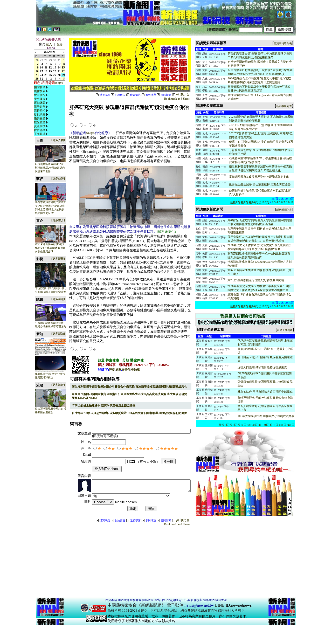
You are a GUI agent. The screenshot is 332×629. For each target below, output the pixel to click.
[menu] (41, 110)
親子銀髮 (39, 106)
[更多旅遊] (58, 384)
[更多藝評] (58, 178)
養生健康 (39, 98)
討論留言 (120, 94)
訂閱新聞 (166, 94)
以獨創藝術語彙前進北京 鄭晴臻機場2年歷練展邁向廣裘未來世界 (50, 168)
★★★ (126, 448)
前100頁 (263, 424)
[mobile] (56, 30)
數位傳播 (39, 130)
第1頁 (290, 424)
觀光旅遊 (39, 122)
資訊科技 (39, 126)
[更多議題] (58, 299)
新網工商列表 (285, 330)
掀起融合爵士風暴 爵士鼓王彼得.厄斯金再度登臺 (259, 184)
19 (50, 71)
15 (63, 67)
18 (45, 71)
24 (41, 75)
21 (59, 71)
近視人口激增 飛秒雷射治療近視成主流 (262, 367)
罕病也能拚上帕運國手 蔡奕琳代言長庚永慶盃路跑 (103, 405)
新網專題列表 (284, 106)
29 (50, 60)
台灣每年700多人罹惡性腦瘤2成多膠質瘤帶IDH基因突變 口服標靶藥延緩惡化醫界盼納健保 (129, 412)
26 (37, 60)
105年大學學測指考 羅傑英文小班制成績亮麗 (266, 416)
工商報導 (39, 133)
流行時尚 (39, 110)
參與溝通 (151, 94)
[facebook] (39, 30)
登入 (49, 44)
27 (41, 60)
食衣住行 (39, 94)
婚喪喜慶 (39, 118)
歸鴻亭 (90, 133)
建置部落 (135, 94)
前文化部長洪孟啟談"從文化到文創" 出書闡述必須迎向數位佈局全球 (50, 248)
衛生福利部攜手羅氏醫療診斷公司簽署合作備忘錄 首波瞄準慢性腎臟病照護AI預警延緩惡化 (129, 386)
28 (45, 60)
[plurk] (44, 30)
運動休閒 (39, 102)
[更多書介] (58, 220)
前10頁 (273, 424)
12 (50, 67)
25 (45, 75)
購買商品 (105, 94)
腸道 (118, 369)
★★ (111, 448)
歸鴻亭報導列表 (283, 43)
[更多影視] (58, 258)
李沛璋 (135, 369)
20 (54, 71)
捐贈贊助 (39, 87)
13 (54, 67)
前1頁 (282, 424)
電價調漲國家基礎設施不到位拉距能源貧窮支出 (259, 176)
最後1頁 (235, 202)
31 (59, 60)
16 (37, 71)
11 (46, 67)
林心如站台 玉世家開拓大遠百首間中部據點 (265, 391)
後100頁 (264, 202)
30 (54, 60)
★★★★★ (169, 448)
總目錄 (58, 83)
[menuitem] (41, 87)
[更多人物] (58, 140)
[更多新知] (58, 333)
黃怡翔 (126, 369)
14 (59, 67)
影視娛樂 (39, 114)
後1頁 (244, 202)
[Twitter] (49, 30)
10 (41, 67)
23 (37, 75)
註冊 (60, 44)
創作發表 (39, 91)
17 (41, 71)
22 (63, 71)
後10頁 (253, 202)
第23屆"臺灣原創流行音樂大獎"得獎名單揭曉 (255, 280)
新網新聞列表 (284, 209)
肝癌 (112, 369)
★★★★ (146, 448)
